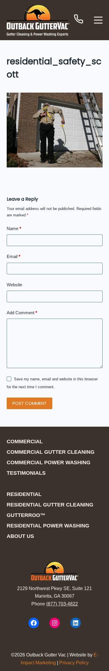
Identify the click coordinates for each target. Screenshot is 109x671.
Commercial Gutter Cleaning (50, 452)
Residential (24, 494)
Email (13, 256)
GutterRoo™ (26, 515)
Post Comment (29, 403)
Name (14, 228)
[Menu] (98, 20)
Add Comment (22, 312)
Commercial (25, 441)
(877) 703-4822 (62, 603)
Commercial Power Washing (48, 462)
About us (20, 536)
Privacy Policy (74, 662)
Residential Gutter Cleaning (50, 505)
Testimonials (26, 473)
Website (14, 284)
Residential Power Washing (48, 526)
